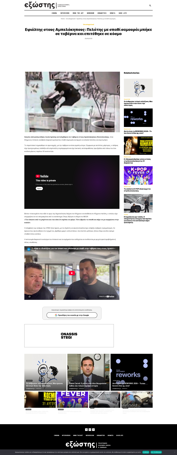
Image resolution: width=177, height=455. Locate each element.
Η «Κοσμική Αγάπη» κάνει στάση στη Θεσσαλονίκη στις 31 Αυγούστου (137, 161)
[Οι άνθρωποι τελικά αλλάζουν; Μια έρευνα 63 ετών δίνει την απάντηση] (138, 88)
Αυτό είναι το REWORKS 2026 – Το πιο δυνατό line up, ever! (138, 132)
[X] (93, 429)
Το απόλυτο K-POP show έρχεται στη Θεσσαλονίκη (137, 190)
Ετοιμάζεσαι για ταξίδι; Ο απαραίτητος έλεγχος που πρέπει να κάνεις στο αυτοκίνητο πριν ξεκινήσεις (138, 219)
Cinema (72, 380)
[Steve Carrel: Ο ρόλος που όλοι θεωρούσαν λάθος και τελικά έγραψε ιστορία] (88, 372)
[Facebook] (86, 429)
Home (63, 19)
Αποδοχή (146, 452)
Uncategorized (70, 19)
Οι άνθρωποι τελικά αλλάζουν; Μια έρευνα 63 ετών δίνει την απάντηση (138, 103)
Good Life (127, 99)
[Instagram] (90, 429)
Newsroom (127, 129)
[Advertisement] (88, 58)
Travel (126, 214)
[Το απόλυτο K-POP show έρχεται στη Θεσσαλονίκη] (138, 175)
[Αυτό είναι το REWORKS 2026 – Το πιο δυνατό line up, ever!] (138, 117)
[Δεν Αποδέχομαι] (175, 452)
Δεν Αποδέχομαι (156, 452)
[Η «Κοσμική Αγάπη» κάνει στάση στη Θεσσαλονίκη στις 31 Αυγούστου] (138, 145)
